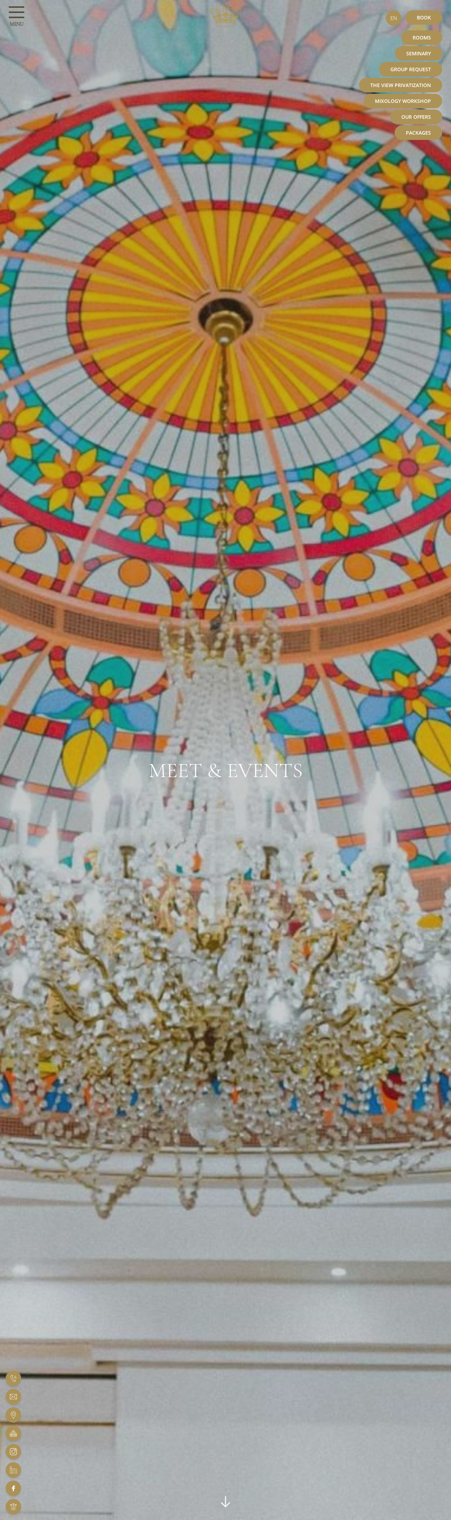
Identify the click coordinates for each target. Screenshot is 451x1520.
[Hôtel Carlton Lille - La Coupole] (13, 1433)
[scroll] (225, 1504)
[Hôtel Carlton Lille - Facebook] (13, 1488)
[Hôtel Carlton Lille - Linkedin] (13, 1470)
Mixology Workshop (403, 101)
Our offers (416, 116)
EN (393, 17)
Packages (418, 132)
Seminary (418, 53)
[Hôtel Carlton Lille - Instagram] (13, 1451)
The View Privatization (400, 85)
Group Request (410, 69)
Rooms (422, 37)
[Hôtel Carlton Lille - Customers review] (13, 1506)
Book (424, 17)
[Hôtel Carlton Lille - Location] (13, 1415)
